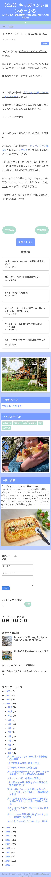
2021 (8, 831)
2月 (10, 749)
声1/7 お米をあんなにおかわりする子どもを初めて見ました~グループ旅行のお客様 (27, 801)
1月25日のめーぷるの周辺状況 (22, 767)
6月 (10, 732)
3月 (10, 744)
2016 (8, 852)
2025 (8, 695)
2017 (8, 848)
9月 (10, 720)
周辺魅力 (17, 423)
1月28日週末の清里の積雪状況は (23, 763)
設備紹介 (32, 423)
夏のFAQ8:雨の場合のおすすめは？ (31, 651)
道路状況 (6, 428)
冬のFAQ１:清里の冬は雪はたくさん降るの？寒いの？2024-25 (30, 638)
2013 (8, 865)
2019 (8, 840)
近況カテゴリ (25, 242)
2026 (8, 691)
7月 (10, 728)
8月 (10, 724)
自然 (25, 423)
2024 (8, 699)
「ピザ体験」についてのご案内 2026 (19, 486)
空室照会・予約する (12, 406)
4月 (10, 740)
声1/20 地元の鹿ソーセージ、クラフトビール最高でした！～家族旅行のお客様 (28, 772)
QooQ (30, 876)
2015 (8, 856)
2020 (8, 836)
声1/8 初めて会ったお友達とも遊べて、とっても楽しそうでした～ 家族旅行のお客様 (28, 792)
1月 (10, 753)
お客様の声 (7, 423)
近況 (45, 43)
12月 (10, 707)
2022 (8, 827)
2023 (8, 703)
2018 (8, 844)
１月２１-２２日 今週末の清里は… (25, 778)
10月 (10, 715)
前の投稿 (41, 230)
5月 (10, 736)
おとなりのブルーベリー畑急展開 (18, 665)
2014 (8, 861)
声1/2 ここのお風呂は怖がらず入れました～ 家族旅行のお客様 (27, 815)
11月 (10, 711)
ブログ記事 (22, 150)
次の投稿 (9, 230)
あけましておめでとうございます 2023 (27, 821)
